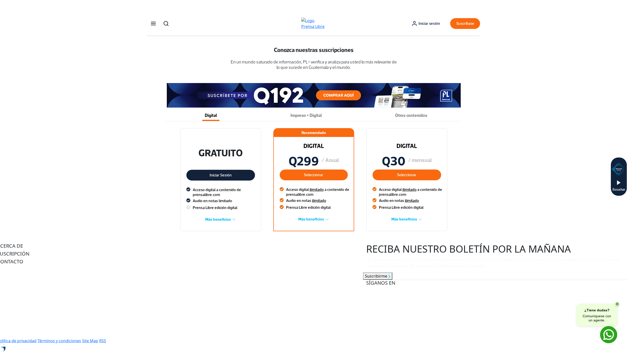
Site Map (90, 340)
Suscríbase (465, 23)
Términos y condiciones (59, 340)
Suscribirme (376, 276)
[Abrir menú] (153, 23)
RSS (102, 340)
